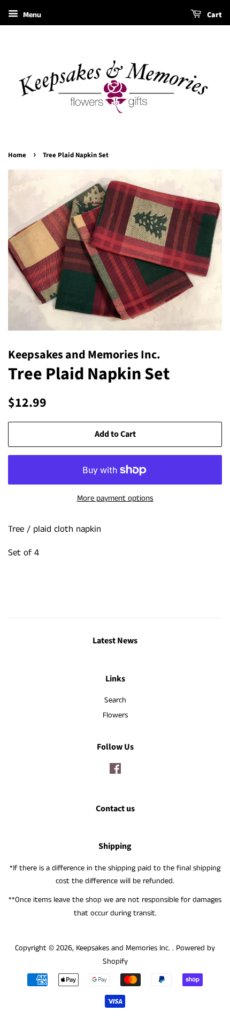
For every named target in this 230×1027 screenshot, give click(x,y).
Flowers (115, 715)
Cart (213, 15)
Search (115, 700)
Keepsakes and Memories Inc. (124, 948)
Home (17, 155)
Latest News (115, 641)
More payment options (115, 498)
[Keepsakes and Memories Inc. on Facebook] (115, 771)
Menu (31, 15)
